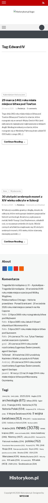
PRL (40, 445)
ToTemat (6, 355)
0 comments (32, 108)
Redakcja (21, 108)
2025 (25, 396)
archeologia (13, 400)
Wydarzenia (15, 191)
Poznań (30, 445)
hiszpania (31, 409)
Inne (5, 191)
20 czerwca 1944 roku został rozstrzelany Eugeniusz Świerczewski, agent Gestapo (21, 347)
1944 (6, 396)
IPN (27, 419)
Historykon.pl (24, 478)
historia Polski (13, 408)
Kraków (8, 428)
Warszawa (10, 456)
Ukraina (22, 453)
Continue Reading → (14, 142)
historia (29, 404)
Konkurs (32, 423)
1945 (15, 396)
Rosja (7, 449)
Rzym (33, 449)
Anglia (36, 396)
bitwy (32, 400)
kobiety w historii (17, 423)
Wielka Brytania (29, 456)
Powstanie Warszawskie (13, 445)
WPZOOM (24, 496)
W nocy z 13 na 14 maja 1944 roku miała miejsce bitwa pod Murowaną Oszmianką (23, 377)
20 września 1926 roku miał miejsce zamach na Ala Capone (23, 307)
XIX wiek (13, 460)
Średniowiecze (28, 464)
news (27, 427)
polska (33, 441)
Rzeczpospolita (20, 449)
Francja (14, 405)
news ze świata (22, 433)
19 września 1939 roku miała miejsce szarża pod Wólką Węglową (22, 292)
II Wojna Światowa (19, 413)
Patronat (40, 437)
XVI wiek (26, 460)
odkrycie (29, 437)
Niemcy (15, 436)
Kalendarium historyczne (14, 94)
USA (33, 453)
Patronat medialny (13, 441)
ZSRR (12, 464)
